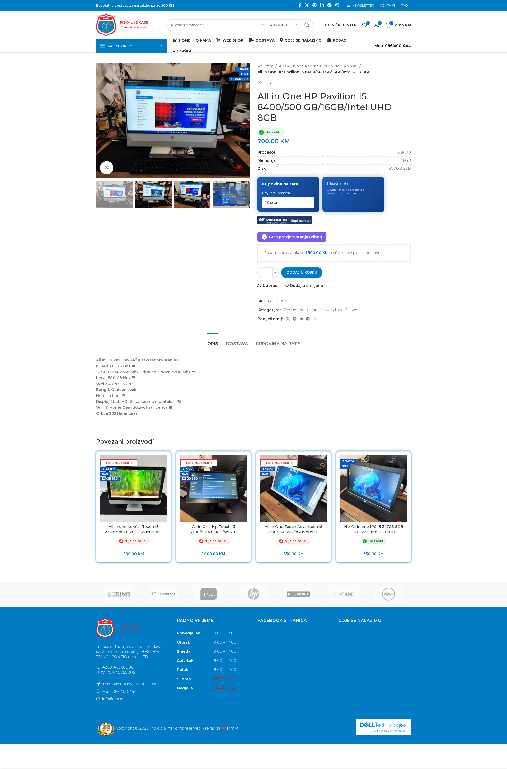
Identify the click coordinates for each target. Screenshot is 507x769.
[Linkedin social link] (322, 5)
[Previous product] (260, 83)
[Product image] (133, 488)
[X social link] (307, 5)
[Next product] (270, 83)
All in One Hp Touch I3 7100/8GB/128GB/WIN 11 (213, 529)
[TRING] (118, 594)
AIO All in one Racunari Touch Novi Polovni (318, 66)
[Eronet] (298, 594)
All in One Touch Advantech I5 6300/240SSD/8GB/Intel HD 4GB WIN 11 (293, 531)
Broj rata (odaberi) (276, 193)
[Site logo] (128, 24)
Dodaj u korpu (302, 272)
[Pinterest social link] (314, 5)
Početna (265, 66)
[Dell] (388, 594)
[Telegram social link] (329, 5)
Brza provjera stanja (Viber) (292, 236)
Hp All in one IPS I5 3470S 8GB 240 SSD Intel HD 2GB (373, 529)
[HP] (253, 594)
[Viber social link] (337, 5)
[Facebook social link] (300, 5)
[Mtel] (208, 594)
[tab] (212, 341)
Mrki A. (233, 728)
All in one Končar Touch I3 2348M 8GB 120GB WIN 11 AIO (134, 529)
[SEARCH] (307, 25)
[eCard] (343, 594)
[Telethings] (163, 594)
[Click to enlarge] (106, 167)
